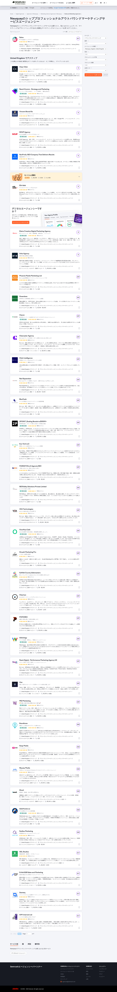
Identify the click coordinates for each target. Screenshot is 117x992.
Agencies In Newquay (32, 14)
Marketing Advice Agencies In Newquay (51, 14)
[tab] (14, 944)
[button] (96, 3)
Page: (24, 933)
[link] (57, 3)
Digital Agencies (20, 14)
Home (11, 14)
